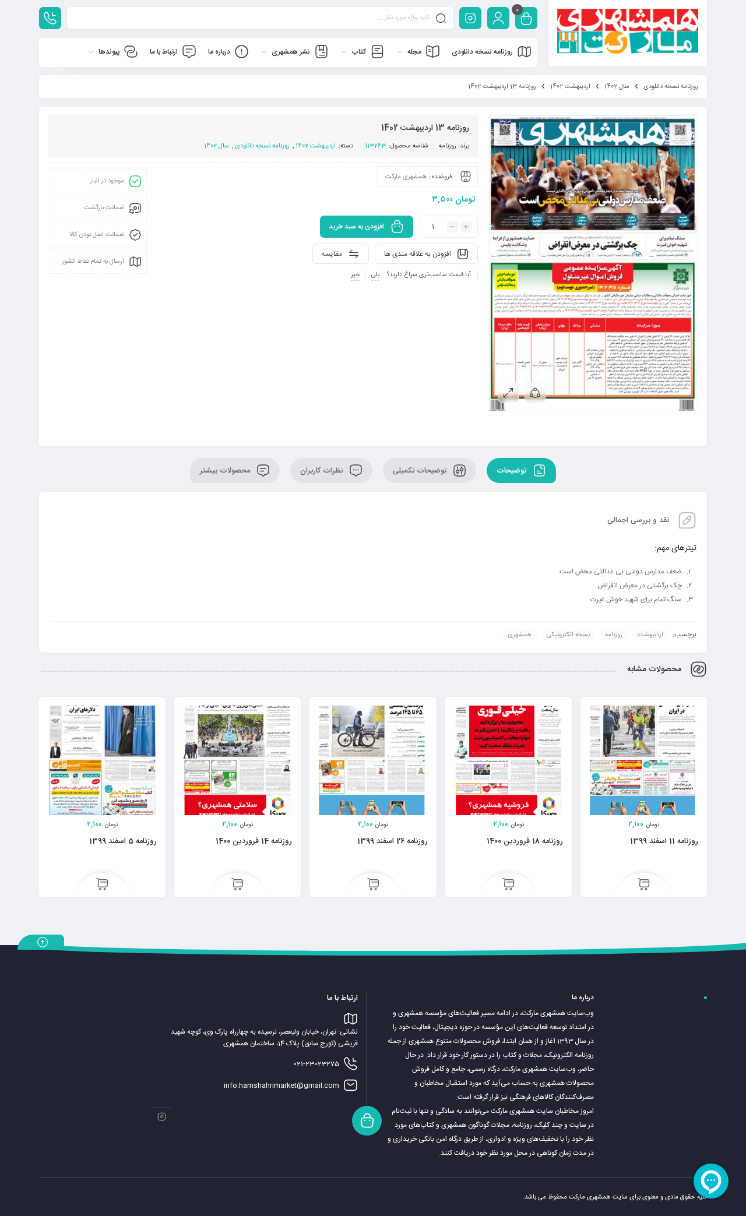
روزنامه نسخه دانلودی (670, 87)
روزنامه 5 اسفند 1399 (123, 841)
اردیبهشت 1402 (570, 87)
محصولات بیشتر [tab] (226, 470)
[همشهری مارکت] (627, 33)
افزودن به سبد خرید (356, 226)
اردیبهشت (650, 635)
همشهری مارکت (406, 177)
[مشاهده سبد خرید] (526, 19)
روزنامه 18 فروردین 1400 (525, 841)
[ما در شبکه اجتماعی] (470, 18)
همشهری (520, 635)
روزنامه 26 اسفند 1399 (392, 841)
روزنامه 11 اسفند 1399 (664, 841)
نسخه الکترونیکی (568, 635)
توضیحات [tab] (513, 470)
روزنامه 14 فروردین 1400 (254, 841)
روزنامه (447, 146)
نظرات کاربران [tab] (322, 470)
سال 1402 (616, 87)
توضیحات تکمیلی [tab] (421, 470)
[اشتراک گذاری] (535, 392)
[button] (643, 885)
